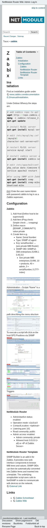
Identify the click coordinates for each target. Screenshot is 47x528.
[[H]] (26, 20)
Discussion (7, 520)
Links (20, 78)
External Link (16, 486)
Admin (27, 2)
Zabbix (19, 58)
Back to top (40, 526)
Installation (23, 61)
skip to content (38, 8)
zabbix (14, 41)
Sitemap (20, 36)
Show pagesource (24, 520)
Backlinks (18, 523)
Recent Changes (10, 36)
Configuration (24, 64)
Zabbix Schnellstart (25, 498)
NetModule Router (28, 70)
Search (34, 32)
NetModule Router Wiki (13, 2)
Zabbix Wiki (21, 501)
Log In (34, 2)
